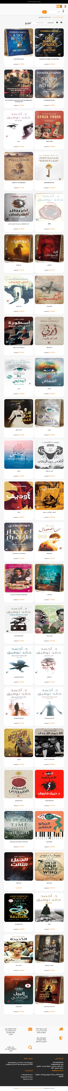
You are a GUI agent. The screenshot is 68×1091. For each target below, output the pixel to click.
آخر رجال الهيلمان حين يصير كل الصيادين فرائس (18, 224)
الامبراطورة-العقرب (49, 800)
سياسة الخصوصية (27, 1077)
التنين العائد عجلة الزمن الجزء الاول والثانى (19, 841)
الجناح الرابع (49, 883)
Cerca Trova (49, 141)
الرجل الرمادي (19, 1006)
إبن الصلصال (49, 553)
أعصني (49, 430)
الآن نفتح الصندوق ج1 (18, 677)
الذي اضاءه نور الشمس (49, 1006)
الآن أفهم (49, 677)
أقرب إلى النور (19, 430)
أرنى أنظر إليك (49, 347)
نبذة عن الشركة (28, 1079)
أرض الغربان (18, 306)
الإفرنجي (18, 759)
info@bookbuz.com (57, 1064)
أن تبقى (18, 471)
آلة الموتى (49, 265)
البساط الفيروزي (18, 800)
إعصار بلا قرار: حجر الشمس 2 (18, 553)
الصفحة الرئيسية (58, 17)
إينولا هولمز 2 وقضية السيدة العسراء (18, 594)
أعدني (18, 388)
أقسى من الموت (49, 471)
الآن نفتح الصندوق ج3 (18, 718)
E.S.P (19, 141)
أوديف (18, 512)
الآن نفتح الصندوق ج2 (49, 718)
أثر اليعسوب (49, 306)
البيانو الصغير (49, 841)
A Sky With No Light (19, 59)
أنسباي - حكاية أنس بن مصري (49, 512)
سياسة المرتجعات (27, 1075)
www (49, 224)
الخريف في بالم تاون (49, 965)
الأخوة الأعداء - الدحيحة (49, 759)
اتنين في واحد (49, 635)
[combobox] (52, 12)
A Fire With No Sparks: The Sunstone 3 (49, 59)
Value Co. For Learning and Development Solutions (30, 1088)
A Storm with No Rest (49, 100)
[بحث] (44, 12)
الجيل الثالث (18, 883)
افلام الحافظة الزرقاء (18, 635)
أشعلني (49, 388)
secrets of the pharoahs (18, 182)
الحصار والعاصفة (18, 924)
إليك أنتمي (49, 594)
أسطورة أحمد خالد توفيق (18, 347)
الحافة (49, 924)
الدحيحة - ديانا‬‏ (19, 965)
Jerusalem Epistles (49, 182)
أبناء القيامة (18, 265)
